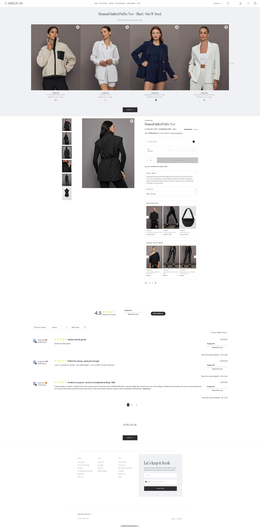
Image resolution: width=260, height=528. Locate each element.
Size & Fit (149, 189)
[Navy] (156, 100)
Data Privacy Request (125, 468)
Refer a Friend (102, 471)
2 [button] (131, 405)
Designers (81, 474)
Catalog (121, 471)
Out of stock (177, 160)
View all (130, 109)
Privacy (179, 519)
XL (193, 150)
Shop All (80, 477)
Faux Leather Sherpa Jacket (56, 94)
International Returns (85, 471)
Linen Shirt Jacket (105, 94)
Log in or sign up (176, 133)
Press (120, 477)
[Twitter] (152, 283)
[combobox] (60, 327)
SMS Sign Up (122, 474)
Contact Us (122, 465)
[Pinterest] (155, 282)
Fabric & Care (151, 194)
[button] (130, 526)
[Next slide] (231, 62)
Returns (80, 468)
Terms (173, 519)
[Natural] (55, 100)
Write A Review (158, 313)
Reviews (100, 468)
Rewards (100, 465)
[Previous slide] (28, 62)
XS (170, 150)
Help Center (122, 462)
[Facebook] (149, 282)
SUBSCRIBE (160, 488)
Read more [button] (147, 389)
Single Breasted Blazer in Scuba (204, 94)
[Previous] (147, 217)
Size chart (150, 151)
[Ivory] (204, 100)
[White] (105, 100)
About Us (101, 462)
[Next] (195, 217)
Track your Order (83, 465)
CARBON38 (149, 120)
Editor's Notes (151, 173)
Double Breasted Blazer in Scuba (154, 94)
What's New (81, 462)
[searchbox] (41, 327)
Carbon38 (85, 518)
